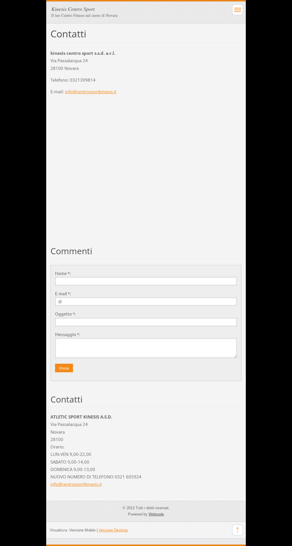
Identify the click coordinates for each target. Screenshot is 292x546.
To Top (237, 530)
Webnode (156, 514)
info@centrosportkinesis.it (90, 91)
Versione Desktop (113, 530)
